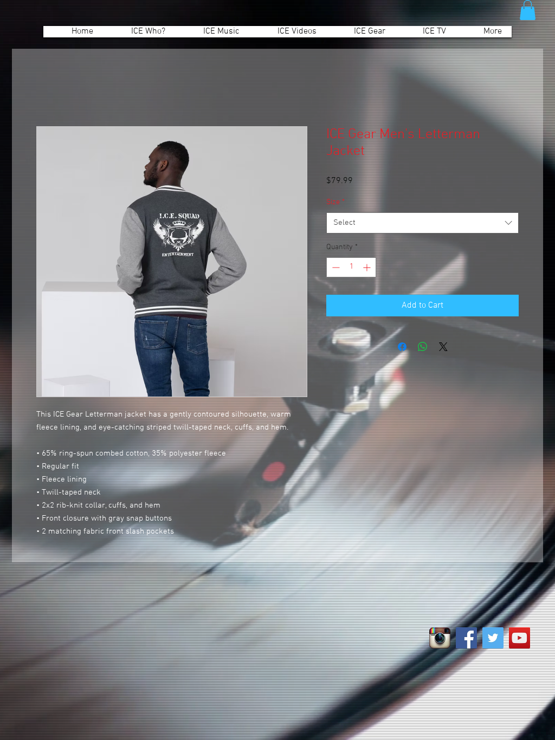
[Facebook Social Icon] (466, 637)
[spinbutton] (351, 267)
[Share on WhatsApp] (422, 346)
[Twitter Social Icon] (493, 637)
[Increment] (368, 267)
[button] (527, 10)
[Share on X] (443, 346)
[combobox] (422, 222)
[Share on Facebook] (402, 346)
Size (335, 202)
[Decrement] (334, 267)
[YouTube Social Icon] (519, 637)
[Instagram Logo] (439, 637)
